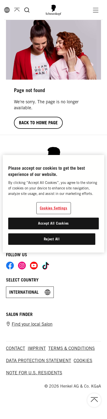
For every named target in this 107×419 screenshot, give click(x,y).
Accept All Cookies (53, 223)
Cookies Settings (53, 208)
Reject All (52, 239)
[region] (54, 204)
